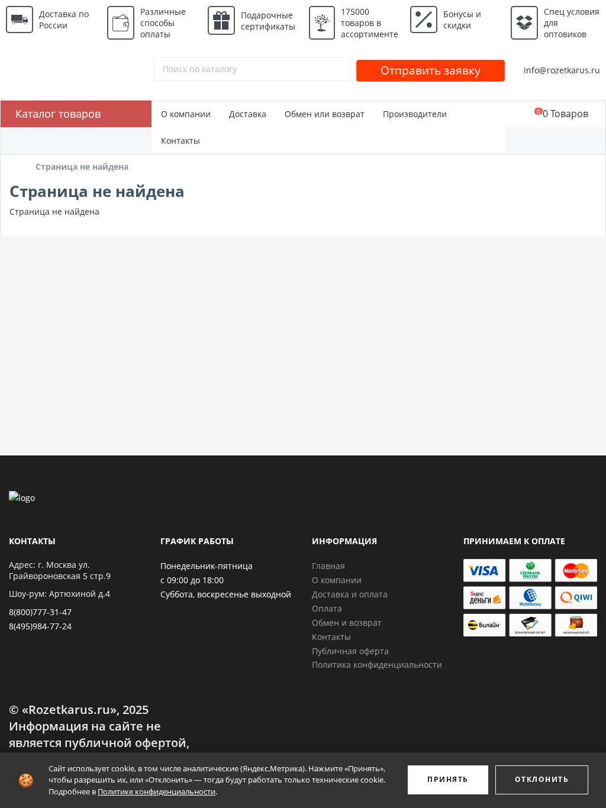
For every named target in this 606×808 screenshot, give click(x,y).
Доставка (247, 113)
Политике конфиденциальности (156, 791)
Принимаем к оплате (514, 541)
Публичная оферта (350, 651)
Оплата (327, 608)
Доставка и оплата (350, 594)
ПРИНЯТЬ (448, 779)
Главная (328, 565)
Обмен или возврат (325, 113)
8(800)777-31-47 (40, 612)
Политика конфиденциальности (377, 664)
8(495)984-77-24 (40, 626)
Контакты (180, 140)
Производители (415, 113)
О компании (186, 113)
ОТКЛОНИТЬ (542, 779)
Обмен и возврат (347, 622)
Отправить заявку (431, 70)
